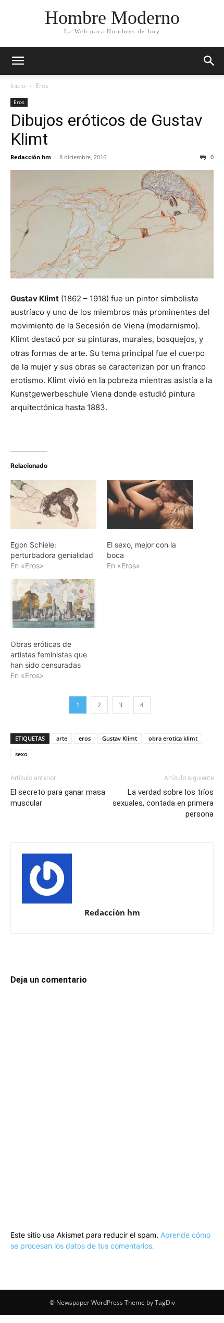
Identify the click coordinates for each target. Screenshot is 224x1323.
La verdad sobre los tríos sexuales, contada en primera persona (163, 803)
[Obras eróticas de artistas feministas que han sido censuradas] (53, 603)
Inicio (18, 85)
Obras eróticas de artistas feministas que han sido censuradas (48, 654)
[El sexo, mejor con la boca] (150, 504)
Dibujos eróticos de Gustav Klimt (106, 129)
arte (61, 738)
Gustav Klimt (119, 738)
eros (85, 738)
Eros (41, 85)
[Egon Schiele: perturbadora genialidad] (53, 504)
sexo (21, 754)
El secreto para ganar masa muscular (57, 797)
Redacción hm (30, 157)
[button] (17, 61)
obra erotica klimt (172, 738)
